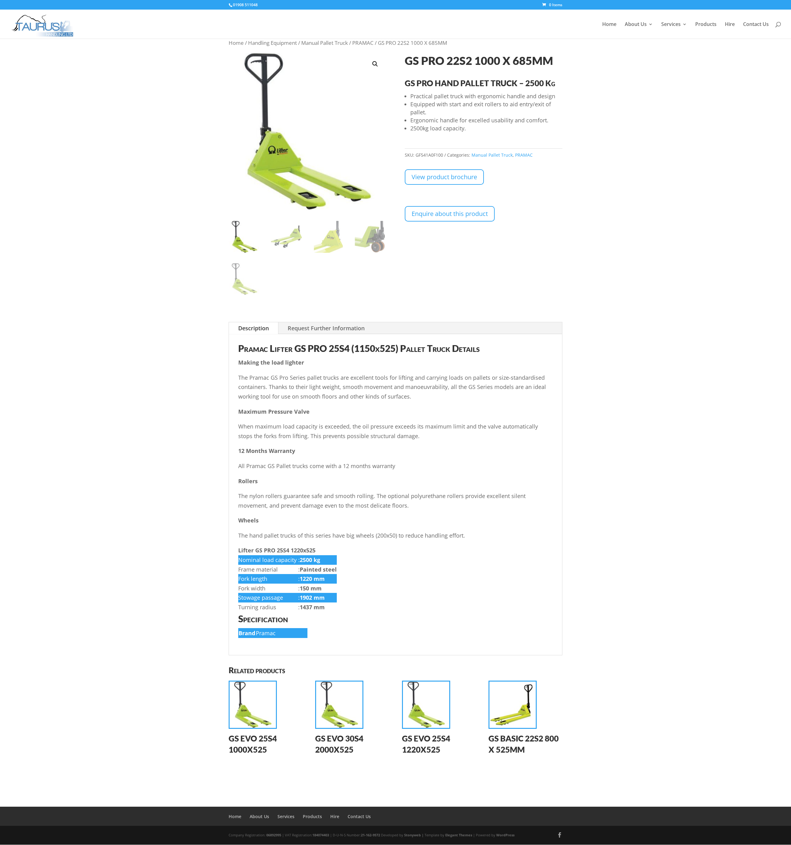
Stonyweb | (414, 835)
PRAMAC (363, 42)
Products (706, 24)
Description (253, 328)
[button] (375, 64)
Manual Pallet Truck (324, 42)
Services (671, 24)
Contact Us (756, 24)
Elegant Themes (458, 835)
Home (609, 24)
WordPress (505, 835)
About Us (636, 24)
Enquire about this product (450, 213)
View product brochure (444, 177)
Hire (730, 24)
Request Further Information (326, 328)
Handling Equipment (272, 42)
